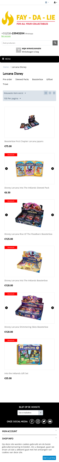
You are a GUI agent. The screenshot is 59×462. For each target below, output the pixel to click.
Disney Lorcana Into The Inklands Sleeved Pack (26, 188)
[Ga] (40, 412)
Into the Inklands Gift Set (16, 373)
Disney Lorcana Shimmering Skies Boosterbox (26, 327)
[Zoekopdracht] (55, 42)
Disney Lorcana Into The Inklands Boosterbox (26, 280)
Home (6, 67)
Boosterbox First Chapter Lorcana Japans (23, 141)
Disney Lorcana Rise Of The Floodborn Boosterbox (28, 234)
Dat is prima (49, 457)
